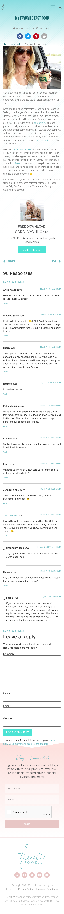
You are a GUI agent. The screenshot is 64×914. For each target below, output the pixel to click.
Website (7, 718)
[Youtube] (47, 875)
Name (7, 693)
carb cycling (17, 44)
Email (7, 706)
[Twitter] (32, 875)
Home (6, 44)
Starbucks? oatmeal (22, 149)
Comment (10, 654)
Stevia (17, 163)
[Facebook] (24, 875)
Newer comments (13, 281)
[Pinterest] (39, 875)
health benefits (42, 140)
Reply (5, 303)
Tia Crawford (10, 515)
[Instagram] (17, 875)
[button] (52, 7)
